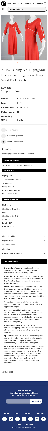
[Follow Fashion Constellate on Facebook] (17, 419)
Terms (18, 425)
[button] (18, 62)
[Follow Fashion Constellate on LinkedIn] (43, 419)
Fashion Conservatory (15, 142)
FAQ (17, 413)
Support (40, 413)
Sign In (40, 3)
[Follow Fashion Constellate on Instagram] (4, 419)
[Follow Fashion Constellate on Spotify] (37, 419)
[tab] (24, 149)
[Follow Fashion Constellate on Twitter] (24, 419)
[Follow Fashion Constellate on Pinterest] (30, 419)
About (7, 413)
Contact (27, 413)
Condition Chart (11, 283)
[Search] (43, 9)
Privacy (29, 425)
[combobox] (27, 9)
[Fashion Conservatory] (3, 3)
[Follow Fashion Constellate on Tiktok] (11, 419)
